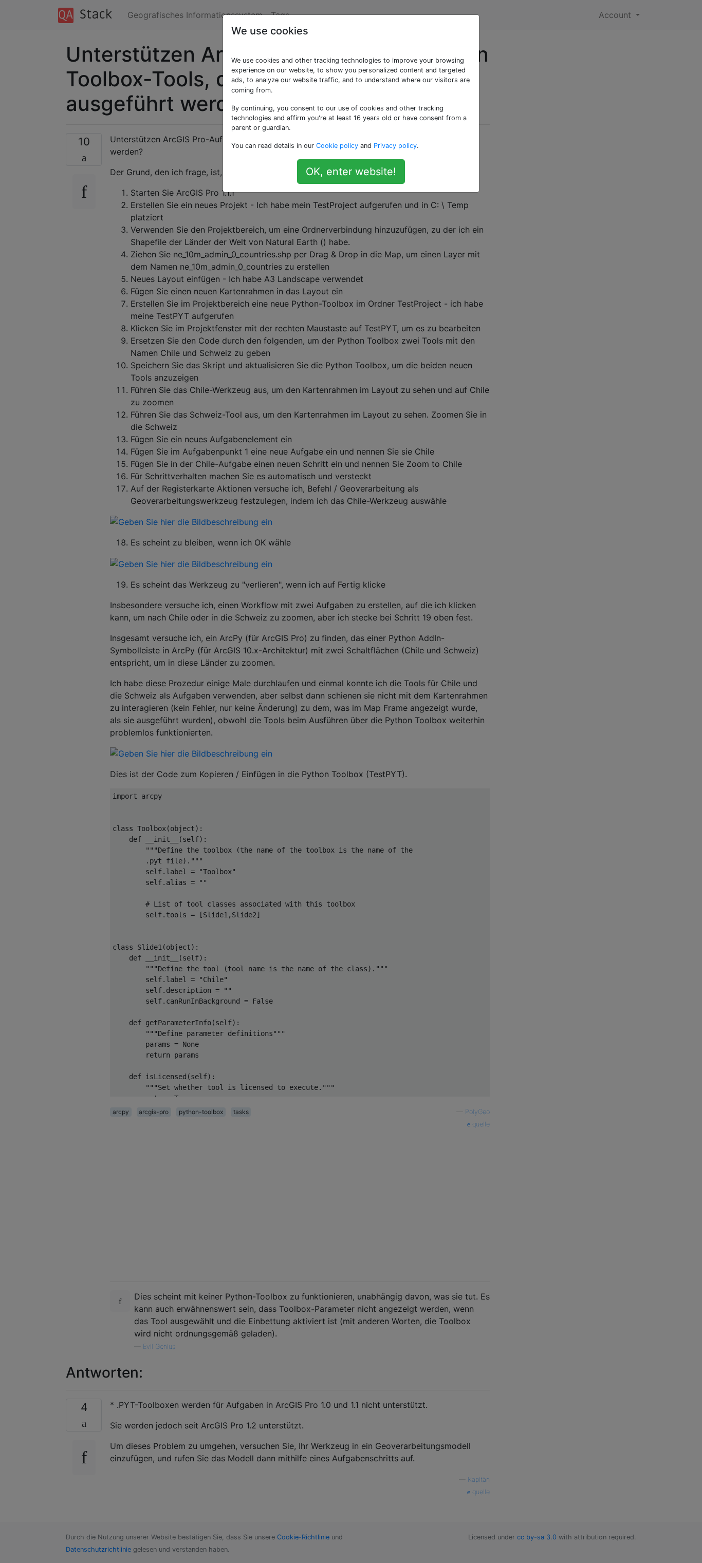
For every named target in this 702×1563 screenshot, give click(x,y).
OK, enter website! (351, 171)
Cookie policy (337, 145)
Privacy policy (395, 145)
